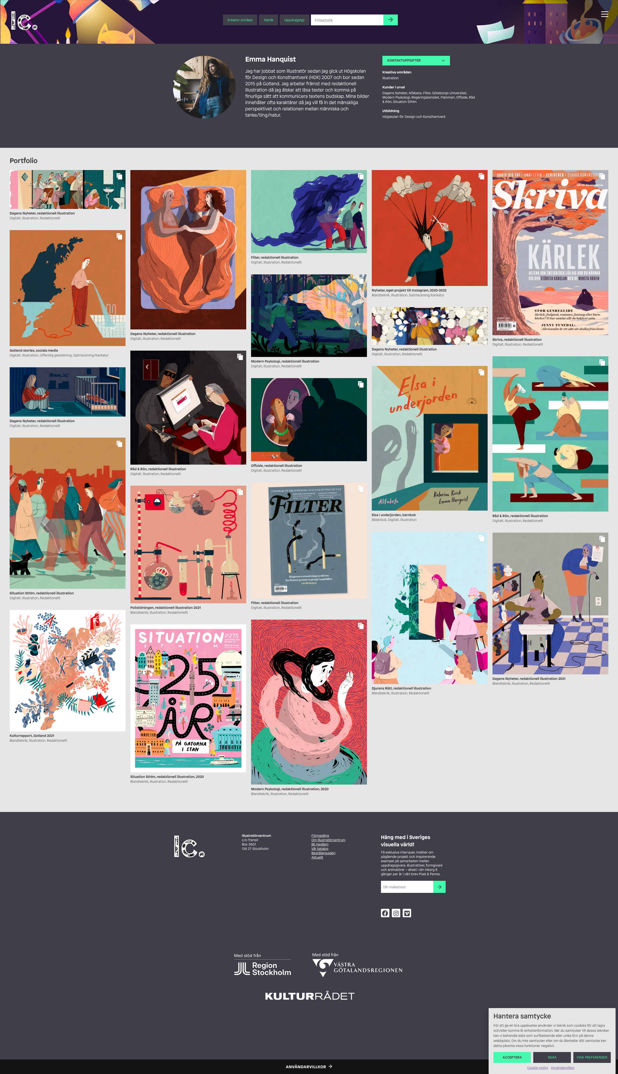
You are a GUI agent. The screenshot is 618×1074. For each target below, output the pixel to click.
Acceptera (512, 1057)
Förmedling (320, 835)
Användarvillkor (563, 1068)
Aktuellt (317, 857)
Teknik (268, 20)
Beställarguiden (323, 853)
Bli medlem (319, 844)
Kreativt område (240, 20)
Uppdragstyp (294, 20)
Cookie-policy (537, 1068)
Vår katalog (319, 848)
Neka (552, 1057)
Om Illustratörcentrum (328, 840)
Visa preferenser (592, 1057)
